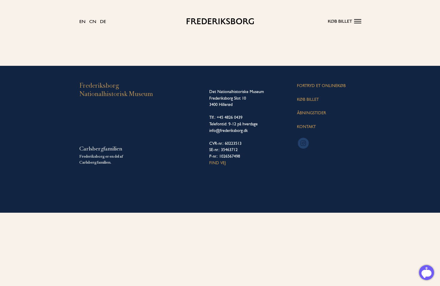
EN (82, 21)
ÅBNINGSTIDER (311, 112)
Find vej (217, 162)
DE (103, 21)
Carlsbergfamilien (100, 148)
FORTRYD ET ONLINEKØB (321, 85)
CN (92, 21)
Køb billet (340, 21)
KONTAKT (306, 126)
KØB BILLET (308, 99)
